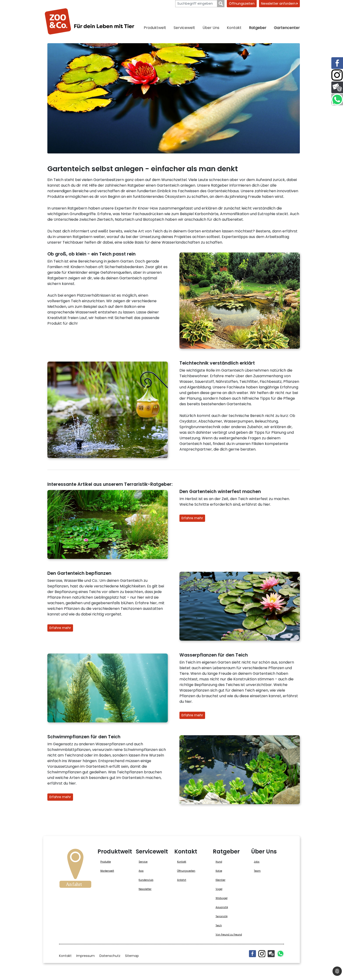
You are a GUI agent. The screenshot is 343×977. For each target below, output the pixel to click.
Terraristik (222, 916)
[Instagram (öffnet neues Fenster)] (261, 953)
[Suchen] (220, 3)
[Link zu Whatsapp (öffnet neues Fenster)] (337, 99)
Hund (219, 861)
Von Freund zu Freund (229, 934)
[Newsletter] (271, 953)
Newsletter (145, 889)
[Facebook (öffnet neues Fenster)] (252, 953)
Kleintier (220, 880)
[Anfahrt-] (75, 870)
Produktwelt (155, 27)
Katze (219, 871)
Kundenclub (146, 880)
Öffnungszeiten (242, 3)
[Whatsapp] (280, 953)
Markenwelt (107, 871)
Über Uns (211, 27)
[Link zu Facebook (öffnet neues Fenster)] (337, 63)
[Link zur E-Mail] (337, 87)
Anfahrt (181, 880)
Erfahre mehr (192, 518)
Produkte (105, 861)
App (141, 871)
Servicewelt (184, 27)
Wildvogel (222, 898)
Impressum (85, 955)
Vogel (219, 889)
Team (257, 871)
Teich (219, 925)
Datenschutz (109, 955)
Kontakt (234, 27)
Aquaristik (222, 907)
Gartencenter (287, 27)
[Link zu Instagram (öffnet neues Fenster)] (337, 75)
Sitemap (132, 955)
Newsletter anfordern (279, 3)
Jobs (256, 861)
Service (143, 861)
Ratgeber (257, 27)
